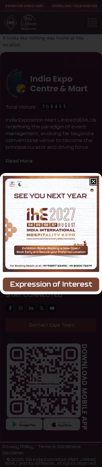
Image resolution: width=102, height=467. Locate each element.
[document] (51, 233)
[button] (93, 181)
